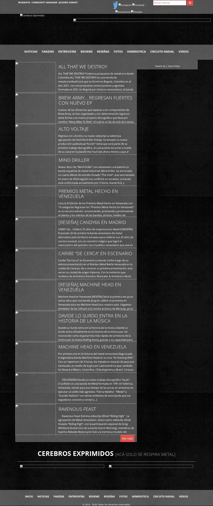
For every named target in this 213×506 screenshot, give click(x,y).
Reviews (87, 51)
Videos (184, 51)
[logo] (44, 29)
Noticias (30, 51)
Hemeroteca (136, 51)
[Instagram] (125, 4)
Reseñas (103, 51)
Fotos (118, 51)
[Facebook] (138, 4)
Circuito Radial (162, 51)
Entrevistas (67, 51)
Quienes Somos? (68, 2)
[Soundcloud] (122, 11)
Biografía (24, 2)
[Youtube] (136, 11)
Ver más (127, 438)
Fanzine (48, 51)
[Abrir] (142, 29)
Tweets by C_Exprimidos (167, 66)
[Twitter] (115, 4)
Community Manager (44, 2)
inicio (29, 496)
